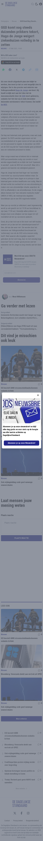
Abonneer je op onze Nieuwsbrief (21, 443)
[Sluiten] (38, 395)
